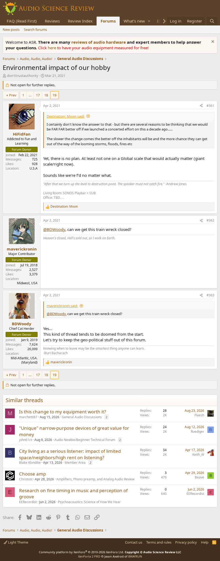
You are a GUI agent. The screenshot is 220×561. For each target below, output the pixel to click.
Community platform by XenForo (81, 552)
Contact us (133, 542)
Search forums (35, 29)
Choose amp (32, 474)
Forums (108, 21)
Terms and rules (158, 542)
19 (54, 95)
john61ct (25, 439)
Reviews (52, 21)
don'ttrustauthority (22, 75)
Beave (199, 477)
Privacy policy (186, 542)
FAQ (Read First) (22, 21)
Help (204, 542)
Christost (25, 479)
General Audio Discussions (82, 417)
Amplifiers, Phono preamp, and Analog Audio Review (95, 479)
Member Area (75, 462)
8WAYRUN (135, 556)
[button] (149, 21)
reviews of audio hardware (99, 42)
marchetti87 (28, 417)
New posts (11, 29)
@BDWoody (54, 229)
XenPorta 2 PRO (89, 556)
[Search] (212, 21)
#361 (210, 105)
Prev (12, 95)
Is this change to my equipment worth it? (62, 412)
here (52, 47)
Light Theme (17, 542)
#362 (210, 220)
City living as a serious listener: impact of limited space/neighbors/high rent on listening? (70, 454)
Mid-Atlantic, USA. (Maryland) (24, 360)
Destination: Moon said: (66, 116)
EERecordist (28, 502)
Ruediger (197, 431)
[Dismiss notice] (212, 42)
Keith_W (198, 454)
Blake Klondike (30, 462)
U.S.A (34, 168)
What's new (134, 21)
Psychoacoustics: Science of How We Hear (89, 502)
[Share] (201, 106)
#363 (210, 295)
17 (38, 95)
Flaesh (199, 415)
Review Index (80, 21)
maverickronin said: (62, 305)
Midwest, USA (27, 283)
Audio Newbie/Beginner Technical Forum (84, 439)
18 (46, 95)
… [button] (30, 95)
